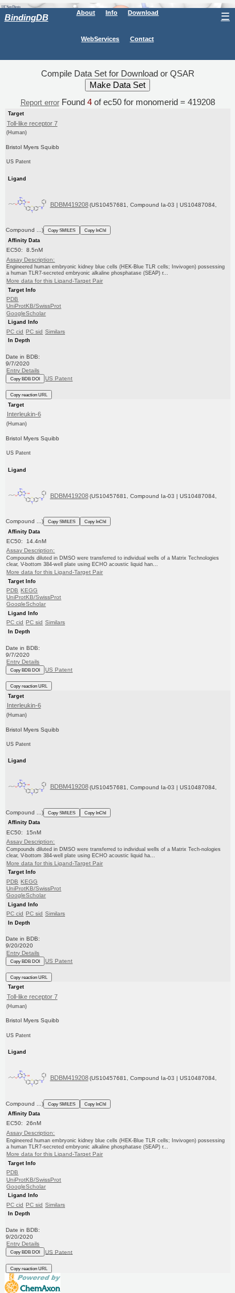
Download (143, 12)
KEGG (29, 590)
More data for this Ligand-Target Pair (54, 281)
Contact (142, 38)
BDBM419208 (69, 204)
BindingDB (26, 17)
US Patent (58, 378)
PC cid (14, 331)
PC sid (34, 331)
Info (112, 12)
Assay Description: (30, 259)
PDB (12, 299)
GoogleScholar (26, 313)
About (85, 12)
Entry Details (22, 370)
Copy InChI (95, 230)
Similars (55, 331)
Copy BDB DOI (25, 379)
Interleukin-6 (24, 414)
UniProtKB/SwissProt (33, 306)
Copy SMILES (61, 230)
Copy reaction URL (28, 394)
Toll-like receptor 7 (32, 123)
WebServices (100, 38)
